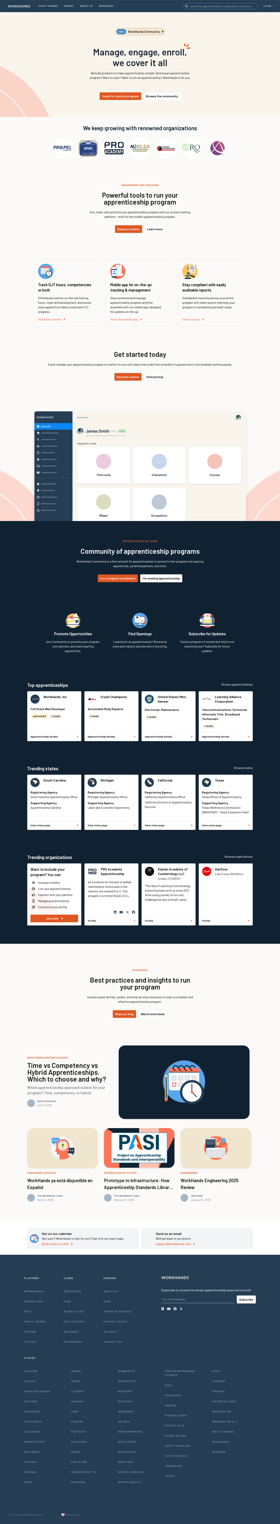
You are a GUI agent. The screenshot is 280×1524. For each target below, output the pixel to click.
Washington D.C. (225, 1421)
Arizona (30, 1401)
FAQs (67, 1301)
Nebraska (126, 1411)
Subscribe (246, 1299)
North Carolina (131, 1472)
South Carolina (54, 780)
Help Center (74, 1321)
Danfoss (221, 869)
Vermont (219, 1381)
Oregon (171, 1405)
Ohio (168, 1385)
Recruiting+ (34, 1301)
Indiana (77, 1401)
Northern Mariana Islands (180, 1373)
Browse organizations (239, 856)
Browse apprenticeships (237, 684)
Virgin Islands (224, 1401)
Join (107, 1301)
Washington (221, 1411)
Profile (92, 920)
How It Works (35, 1321)
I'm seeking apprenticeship (161, 578)
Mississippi (127, 1381)
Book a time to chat (55, 1244)
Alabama (31, 1371)
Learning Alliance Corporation (228, 699)
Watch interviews (153, 1014)
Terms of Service (117, 1311)
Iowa (74, 1411)
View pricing (154, 377)
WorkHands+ (34, 1291)
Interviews (73, 1341)
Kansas (77, 1421)
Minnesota (126, 1371)
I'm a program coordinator (118, 578)
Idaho (75, 1381)
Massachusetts (84, 1472)
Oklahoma (173, 1395)
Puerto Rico (174, 1425)
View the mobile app (124, 319)
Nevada (124, 1421)
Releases (71, 1331)
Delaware (32, 1451)
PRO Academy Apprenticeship (112, 871)
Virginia (218, 1391)
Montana (125, 1401)
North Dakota (129, 1482)
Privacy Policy (115, 1321)
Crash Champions (114, 697)
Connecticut (34, 1441)
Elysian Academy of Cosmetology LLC (173, 871)
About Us (110, 1291)
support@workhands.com (173, 1244)
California (165, 780)
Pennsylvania (176, 1415)
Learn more (155, 229)
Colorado (32, 1431)
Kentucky (79, 1431)
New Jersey (127, 1441)
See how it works (49, 319)
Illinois (77, 1391)
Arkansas (32, 1411)
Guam (28, 1482)
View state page (40, 825)
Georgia (30, 1472)
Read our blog (124, 1014)
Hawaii (76, 1371)
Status (30, 1341)
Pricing (30, 1331)
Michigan (107, 780)
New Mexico (127, 1451)
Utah (216, 1371)
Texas (219, 780)
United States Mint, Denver (172, 699)
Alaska (30, 1381)
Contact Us (112, 1341)
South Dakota (176, 1455)
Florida (30, 1461)
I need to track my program (120, 96)
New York (125, 1461)
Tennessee (173, 1465)
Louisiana (79, 1441)
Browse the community (162, 96)
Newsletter (74, 1311)
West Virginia (223, 1431)
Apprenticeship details (44, 736)
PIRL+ (28, 1311)
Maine (75, 1451)
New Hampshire (130, 1431)
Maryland (79, 1461)
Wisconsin (220, 1441)
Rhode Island (175, 1435)
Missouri (125, 1391)
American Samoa (37, 1391)
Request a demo (128, 229)
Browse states (243, 768)
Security (110, 1331)
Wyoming (219, 1451)
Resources (72, 1291)
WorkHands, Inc (55, 697)
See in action (191, 319)
